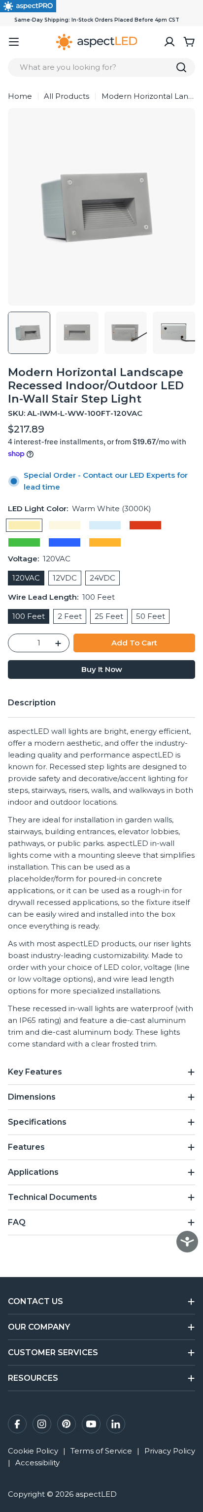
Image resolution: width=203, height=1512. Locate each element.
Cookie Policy (33, 1450)
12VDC (65, 577)
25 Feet (109, 616)
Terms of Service (101, 1450)
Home (20, 96)
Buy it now (101, 669)
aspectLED (96, 1494)
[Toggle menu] (14, 42)
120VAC (26, 577)
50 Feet (150, 616)
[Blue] (64, 542)
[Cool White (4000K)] (64, 525)
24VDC (102, 577)
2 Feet (70, 616)
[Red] (145, 525)
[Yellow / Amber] (105, 542)
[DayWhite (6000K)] (105, 525)
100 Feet (28, 616)
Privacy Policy (169, 1450)
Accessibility (37, 1462)
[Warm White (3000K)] (24, 525)
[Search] (181, 67)
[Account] (169, 42)
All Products (66, 96)
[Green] (24, 542)
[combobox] (101, 67)
